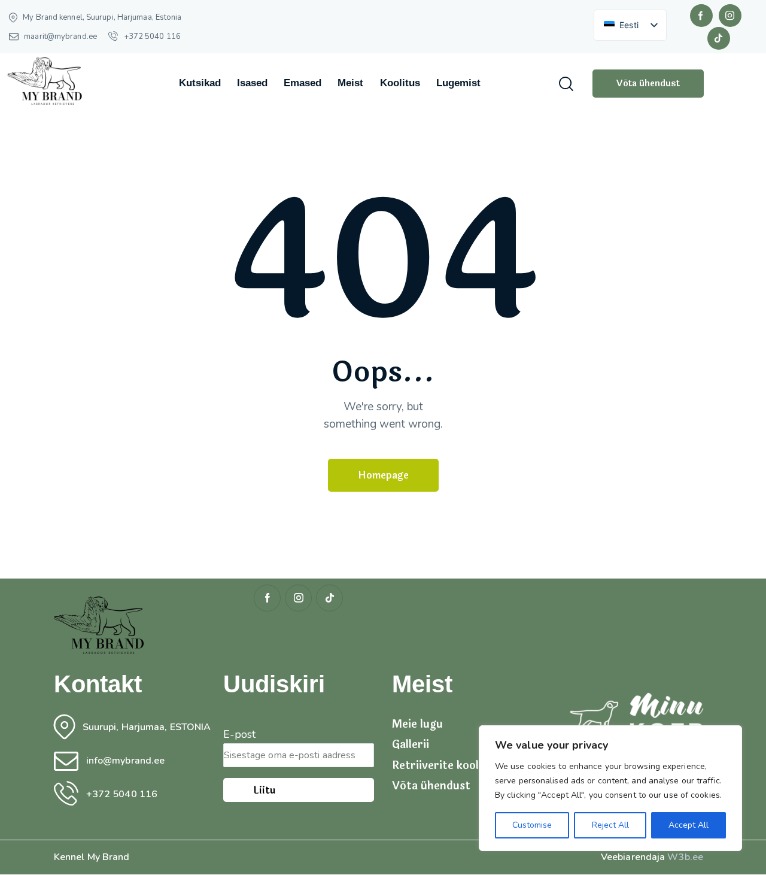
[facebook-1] (701, 15)
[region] (610, 788)
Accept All (688, 825)
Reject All (610, 825)
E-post (239, 734)
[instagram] (730, 15)
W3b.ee (685, 857)
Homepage (383, 475)
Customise (532, 825)
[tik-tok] (718, 38)
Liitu (264, 790)
